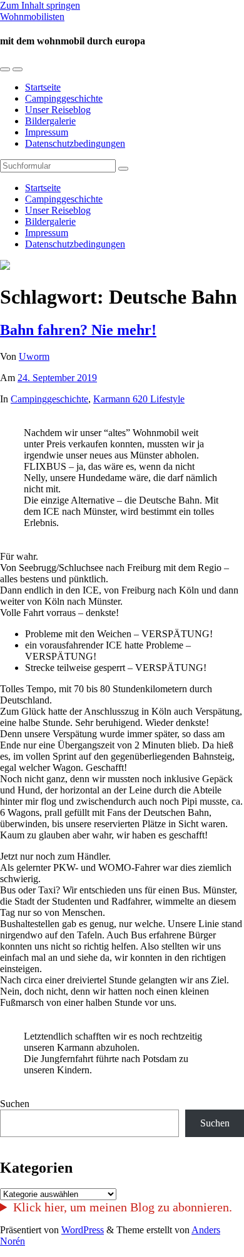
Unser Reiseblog (58, 109)
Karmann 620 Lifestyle (139, 399)
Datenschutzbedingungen (75, 143)
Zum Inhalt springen (40, 5)
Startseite (43, 87)
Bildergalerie (50, 121)
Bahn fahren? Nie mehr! (78, 330)
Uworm (34, 356)
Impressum (46, 132)
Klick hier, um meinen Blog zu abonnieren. (122, 1207)
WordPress (82, 1230)
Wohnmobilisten (32, 16)
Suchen (14, 1103)
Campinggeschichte (64, 98)
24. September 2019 (57, 377)
